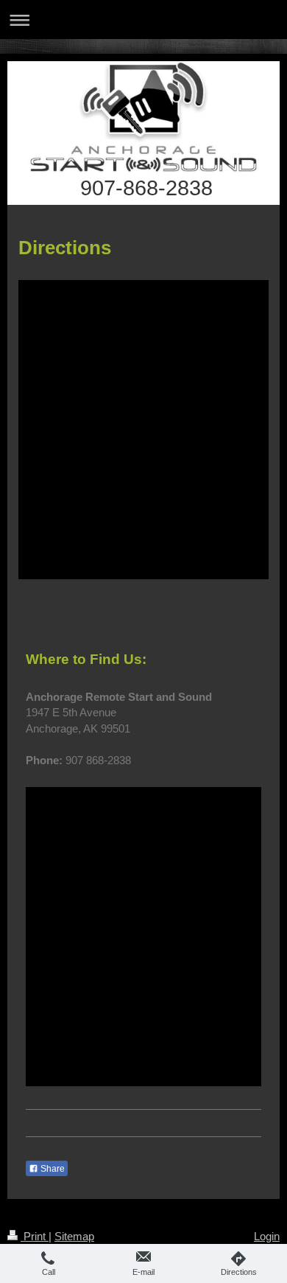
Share (51, 1169)
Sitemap (74, 1236)
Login (267, 1236)
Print (35, 1236)
